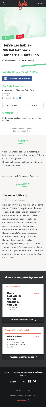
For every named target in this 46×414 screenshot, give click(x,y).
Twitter (34, 381)
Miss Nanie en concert (14, 338)
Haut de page (21, 400)
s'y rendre (33, 105)
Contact (22, 381)
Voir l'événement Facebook (26, 176)
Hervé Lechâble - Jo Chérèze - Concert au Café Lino (14, 298)
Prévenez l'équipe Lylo (22, 129)
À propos (12, 381)
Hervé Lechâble (13, 195)
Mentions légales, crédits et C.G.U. (23, 395)
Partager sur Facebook (19, 79)
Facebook (29, 381)
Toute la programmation (22, 320)
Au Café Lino (10, 86)
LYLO (23, 5)
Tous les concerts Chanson (22, 357)
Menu (40, 3)
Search (5, 3)
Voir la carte (12, 105)
